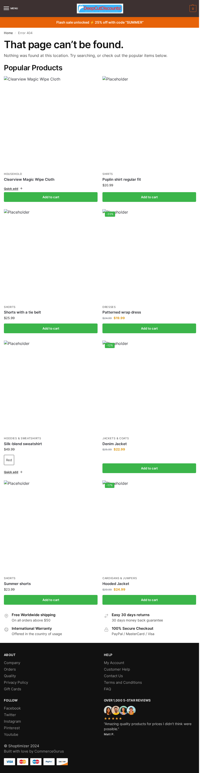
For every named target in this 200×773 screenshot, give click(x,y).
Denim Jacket (113, 438)
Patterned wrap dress (120, 308)
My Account (112, 655)
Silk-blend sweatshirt (23, 438)
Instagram (12, 714)
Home (8, 33)
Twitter (10, 707)
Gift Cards (12, 682)
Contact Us (111, 668)
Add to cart (49, 195)
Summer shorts (17, 576)
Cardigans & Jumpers (118, 571)
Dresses (107, 303)
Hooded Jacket (114, 576)
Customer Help (115, 662)
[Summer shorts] (50, 521)
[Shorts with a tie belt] (50, 253)
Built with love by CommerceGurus (34, 744)
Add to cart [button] (146, 195)
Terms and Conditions (121, 675)
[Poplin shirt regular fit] (147, 122)
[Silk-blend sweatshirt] (50, 383)
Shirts (106, 172)
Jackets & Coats (114, 432)
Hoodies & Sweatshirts (22, 432)
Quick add (11, 187)
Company (12, 655)
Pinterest (12, 721)
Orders (10, 662)
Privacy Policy (16, 675)
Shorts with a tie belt (22, 308)
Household (13, 174)
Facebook (12, 701)
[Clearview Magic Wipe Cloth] (51, 123)
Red (9, 455)
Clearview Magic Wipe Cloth (29, 179)
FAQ (105, 682)
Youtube (11, 727)
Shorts (10, 303)
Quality (10, 668)
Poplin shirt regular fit (120, 177)
